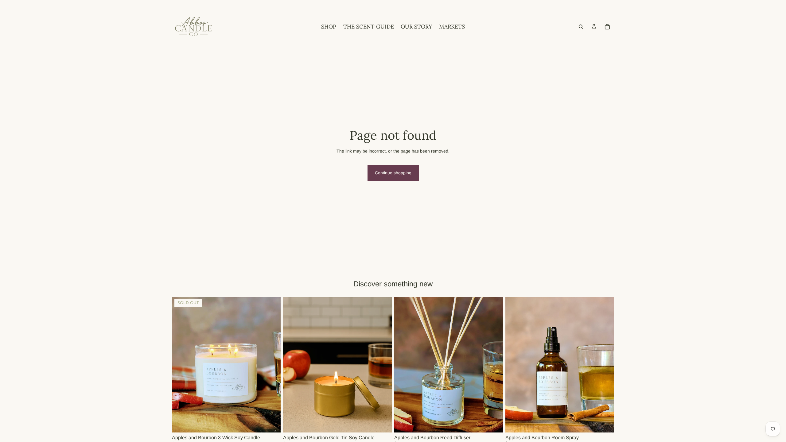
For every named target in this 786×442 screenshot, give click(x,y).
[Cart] (607, 26)
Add (387, 423)
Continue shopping (393, 172)
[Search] (581, 26)
